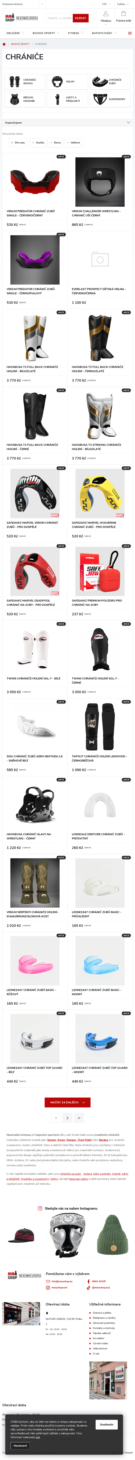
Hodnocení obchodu (12, 4)
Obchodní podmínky (104, 1323)
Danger (71, 1140)
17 (79, 1118)
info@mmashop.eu (62, 1281)
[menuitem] (15, 33)
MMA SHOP (99, 1281)
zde (38, 1437)
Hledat (80, 18)
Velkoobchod (100, 1348)
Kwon (61, 1140)
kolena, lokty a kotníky (97, 1174)
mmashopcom (59, 1287)
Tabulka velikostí (102, 1333)
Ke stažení (98, 1338)
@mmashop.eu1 (101, 1287)
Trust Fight (84, 1140)
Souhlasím (106, 1425)
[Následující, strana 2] (67, 1118)
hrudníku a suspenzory (35, 1179)
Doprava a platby (102, 1312)
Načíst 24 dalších (64, 1102)
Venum (51, 1140)
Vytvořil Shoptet (124, 1452)
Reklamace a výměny (104, 1318)
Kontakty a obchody (104, 1328)
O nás (96, 1353)
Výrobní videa (100, 1343)
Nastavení (20, 1446)
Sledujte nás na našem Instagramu (71, 1208)
